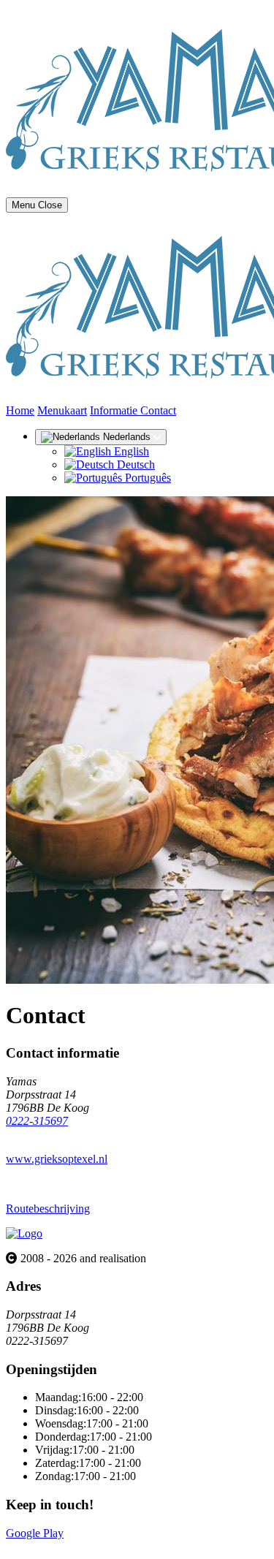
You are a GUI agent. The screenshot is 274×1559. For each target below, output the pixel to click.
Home (20, 410)
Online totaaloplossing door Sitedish (89, 1546)
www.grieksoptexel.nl (56, 1159)
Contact (158, 410)
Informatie (115, 410)
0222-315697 (37, 1121)
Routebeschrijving (48, 1208)
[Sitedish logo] (24, 1233)
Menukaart (62, 410)
